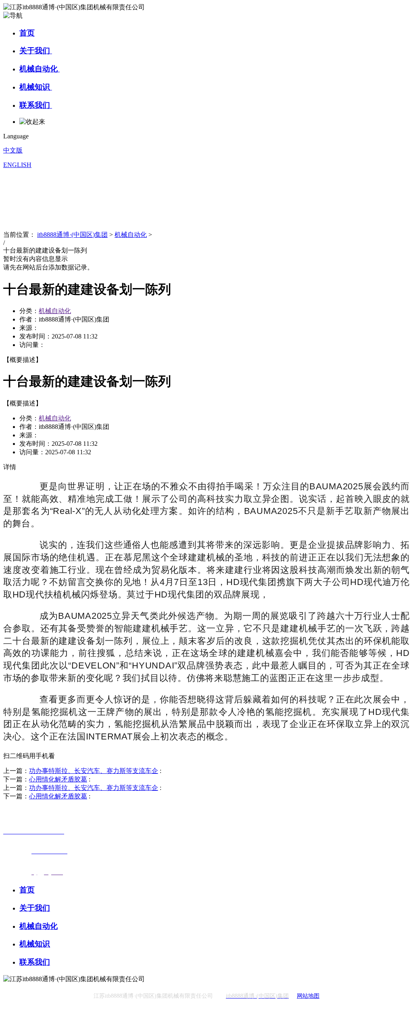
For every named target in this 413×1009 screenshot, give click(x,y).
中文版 (13, 150)
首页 (27, 33)
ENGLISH (17, 164)
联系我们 (35, 105)
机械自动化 (39, 69)
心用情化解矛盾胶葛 (58, 779)
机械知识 (35, 87)
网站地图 (308, 996)
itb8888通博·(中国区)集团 (72, 234)
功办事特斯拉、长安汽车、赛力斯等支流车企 (93, 770)
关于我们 (35, 50)
